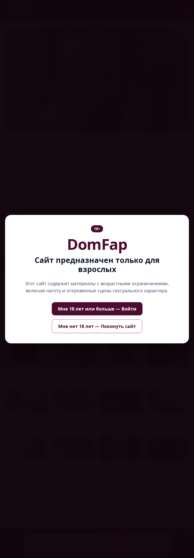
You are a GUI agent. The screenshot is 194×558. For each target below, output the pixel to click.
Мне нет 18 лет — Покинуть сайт (97, 326)
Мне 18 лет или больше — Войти (97, 309)
